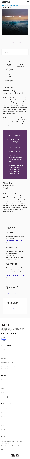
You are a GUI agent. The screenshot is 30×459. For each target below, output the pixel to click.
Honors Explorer (10, 308)
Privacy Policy (25, 449)
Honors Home (14, 5)
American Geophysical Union (9, 449)
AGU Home (5, 5)
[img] (25, 52)
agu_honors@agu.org (12, 293)
